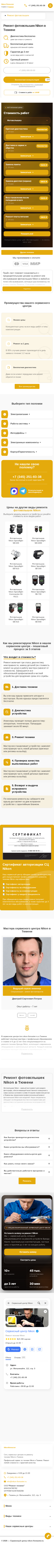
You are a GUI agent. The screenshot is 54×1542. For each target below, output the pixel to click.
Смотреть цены (28, 1260)
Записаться (25, 136)
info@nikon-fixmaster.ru (17, 1481)
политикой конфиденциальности (31, 85)
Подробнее (27, 288)
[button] (21, 1015)
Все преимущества (27, 386)
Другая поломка (27, 252)
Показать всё (27, 234)
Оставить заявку (28, 1252)
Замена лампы (13, 164)
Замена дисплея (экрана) (18, 181)
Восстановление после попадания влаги (17, 198)
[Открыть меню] (50, 5)
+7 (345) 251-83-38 (36, 5)
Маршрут (15, 1349)
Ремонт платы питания (17, 216)
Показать (27, 1181)
